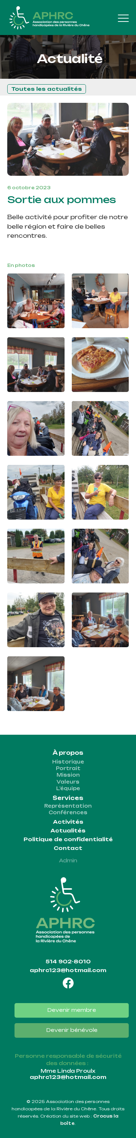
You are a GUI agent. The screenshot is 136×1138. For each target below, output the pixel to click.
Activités (68, 821)
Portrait (68, 768)
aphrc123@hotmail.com (68, 970)
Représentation (68, 806)
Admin (68, 860)
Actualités (68, 830)
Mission (68, 775)
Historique (68, 762)
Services (68, 798)
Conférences (68, 812)
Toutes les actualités (46, 89)
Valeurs (68, 782)
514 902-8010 (68, 961)
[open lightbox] (36, 300)
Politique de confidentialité (68, 839)
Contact (68, 848)
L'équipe (68, 788)
